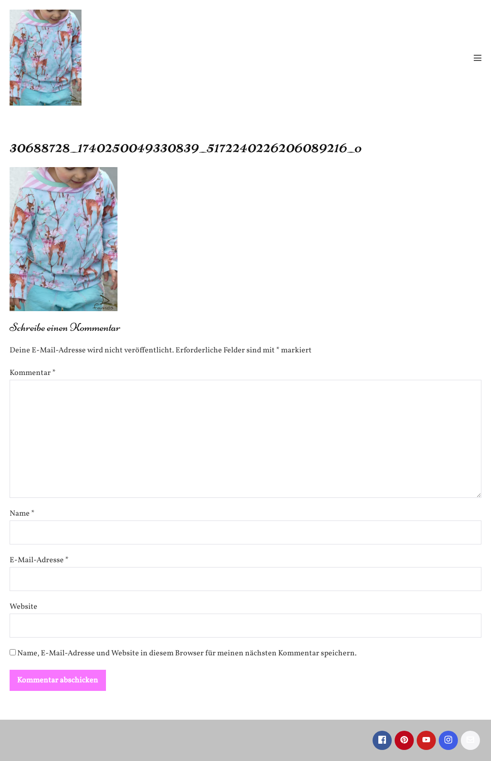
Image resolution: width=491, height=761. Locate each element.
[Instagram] (448, 740)
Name (22, 513)
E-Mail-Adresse (39, 560)
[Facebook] (382, 740)
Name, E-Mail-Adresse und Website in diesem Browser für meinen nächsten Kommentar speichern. (187, 653)
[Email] (470, 740)
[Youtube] (426, 740)
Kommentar (33, 373)
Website (23, 607)
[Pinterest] (404, 740)
